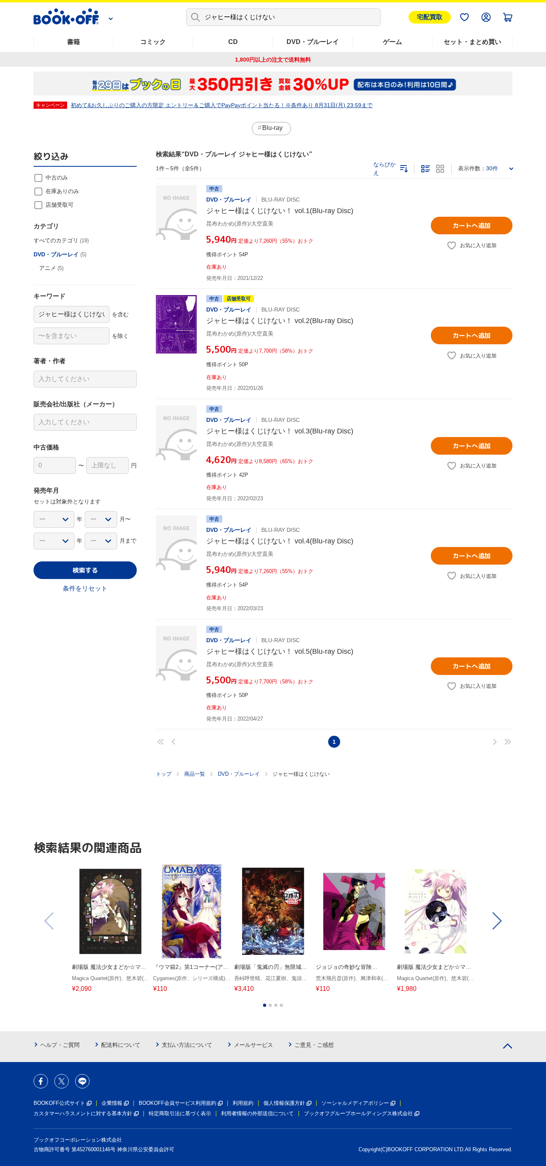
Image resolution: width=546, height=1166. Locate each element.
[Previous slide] (50, 921)
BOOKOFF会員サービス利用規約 (177, 1103)
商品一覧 (194, 774)
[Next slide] (496, 921)
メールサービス (253, 1045)
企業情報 (112, 1103)
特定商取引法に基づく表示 (180, 1113)
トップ (163, 774)
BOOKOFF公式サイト (59, 1103)
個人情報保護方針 (284, 1103)
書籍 (73, 41)
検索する (85, 570)
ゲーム (392, 41)
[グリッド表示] (440, 169)
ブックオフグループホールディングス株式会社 (358, 1113)
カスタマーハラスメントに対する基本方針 (83, 1113)
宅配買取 (429, 17)
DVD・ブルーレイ (313, 41)
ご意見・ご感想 (314, 1045)
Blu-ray (272, 127)
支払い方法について (187, 1045)
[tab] (264, 1005)
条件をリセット (85, 588)
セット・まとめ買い (472, 41)
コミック (153, 41)
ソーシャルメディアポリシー (355, 1103)
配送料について (120, 1045)
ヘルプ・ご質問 (60, 1045)
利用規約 (243, 1103)
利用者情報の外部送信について (257, 1113)
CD (233, 41)
